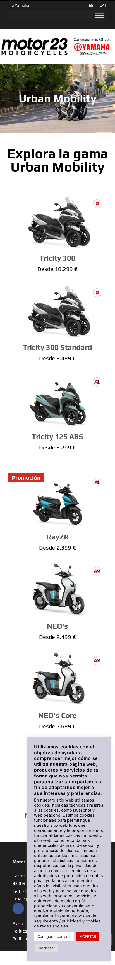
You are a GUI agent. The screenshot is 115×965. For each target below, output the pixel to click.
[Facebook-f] (18, 908)
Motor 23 (22, 862)
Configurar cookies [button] (53, 936)
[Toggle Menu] (99, 15)
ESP (92, 5)
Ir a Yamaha (18, 5)
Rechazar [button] (47, 948)
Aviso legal (23, 923)
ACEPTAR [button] (88, 936)
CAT (103, 5)
